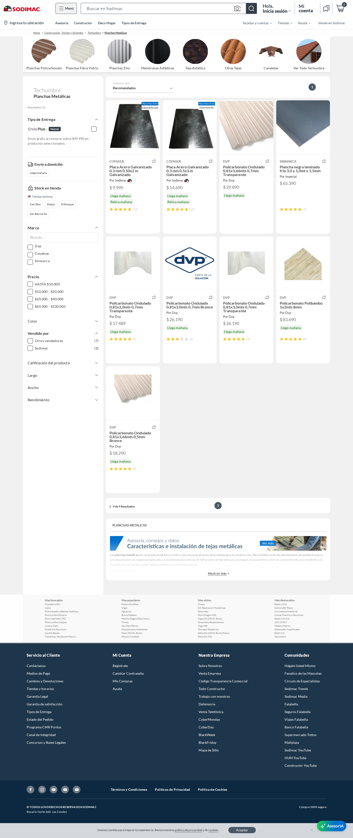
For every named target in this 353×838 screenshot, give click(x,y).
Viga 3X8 (202, 625)
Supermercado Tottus (300, 735)
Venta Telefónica (211, 712)
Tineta (125, 622)
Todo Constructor (212, 689)
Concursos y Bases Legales (46, 742)
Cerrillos (35, 204)
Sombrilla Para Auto (56, 629)
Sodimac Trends (296, 689)
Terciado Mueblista (208, 629)
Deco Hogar (107, 23)
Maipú (51, 204)
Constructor (83, 23)
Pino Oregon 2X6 (207, 615)
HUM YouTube (295, 758)
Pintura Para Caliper (56, 622)
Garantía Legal (37, 696)
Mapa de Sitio (209, 750)
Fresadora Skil (52, 604)
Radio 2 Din (280, 604)
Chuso (201, 604)
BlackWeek (207, 735)
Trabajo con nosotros (214, 696)
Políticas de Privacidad (172, 789)
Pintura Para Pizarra (56, 615)
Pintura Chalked (130, 636)
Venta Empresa (210, 673)
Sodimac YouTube (298, 750)
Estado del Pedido (40, 719)
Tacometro (280, 636)
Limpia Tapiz (51, 625)
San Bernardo (38, 214)
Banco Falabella (296, 727)
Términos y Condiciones (129, 789)
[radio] (111, 209)
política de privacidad (188, 830)
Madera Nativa (282, 625)
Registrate (120, 666)
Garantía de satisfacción (44, 704)
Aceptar (242, 830)
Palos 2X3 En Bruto (132, 632)
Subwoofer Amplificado (287, 629)
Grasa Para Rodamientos (211, 622)
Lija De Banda (52, 632)
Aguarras (126, 611)
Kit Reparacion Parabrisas (211, 607)
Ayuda (117, 689)
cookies (213, 830)
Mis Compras (123, 681)
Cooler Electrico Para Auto (289, 615)
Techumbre (94, 32)
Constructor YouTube (301, 765)
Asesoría (61, 23)
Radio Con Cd (281, 618)
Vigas (124, 607)
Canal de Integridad (41, 735)
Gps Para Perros (130, 625)
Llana (48, 607)
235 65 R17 (280, 622)
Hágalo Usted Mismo (300, 666)
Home (36, 32)
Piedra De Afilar (130, 604)
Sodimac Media (296, 696)
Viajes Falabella (296, 719)
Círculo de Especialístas (302, 681)
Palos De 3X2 (205, 636)
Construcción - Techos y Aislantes (63, 32)
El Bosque (67, 204)
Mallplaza (292, 742)
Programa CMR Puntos (44, 727)
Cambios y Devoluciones (45, 681)
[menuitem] (254, 23)
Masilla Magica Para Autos (136, 618)
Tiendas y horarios (40, 689)
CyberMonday (209, 719)
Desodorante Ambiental (134, 629)
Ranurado (203, 611)
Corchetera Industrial (286, 611)
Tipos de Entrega (134, 23)
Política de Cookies (212, 789)
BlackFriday (207, 742)
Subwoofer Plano (283, 607)
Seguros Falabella (297, 712)
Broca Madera (129, 615)
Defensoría (207, 704)
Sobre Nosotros (210, 666)
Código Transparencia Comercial (223, 681)
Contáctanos (36, 666)
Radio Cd (279, 632)
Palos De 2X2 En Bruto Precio (214, 632)
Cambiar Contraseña (128, 673)
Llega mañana (38, 173)
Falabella (291, 704)
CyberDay (206, 727)
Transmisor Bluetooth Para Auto (62, 636)
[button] (169, 8)
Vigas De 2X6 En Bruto (210, 618)
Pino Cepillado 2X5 (55, 618)
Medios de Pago (38, 673)
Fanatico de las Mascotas (303, 673)
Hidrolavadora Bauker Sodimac (61, 611)
